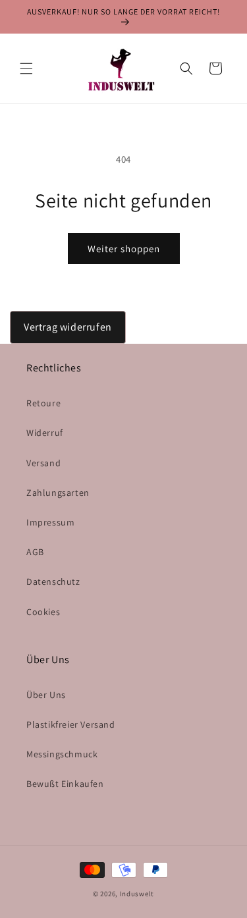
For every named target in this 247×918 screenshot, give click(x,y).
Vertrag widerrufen (68, 327)
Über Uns (46, 695)
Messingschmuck (61, 754)
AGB (35, 552)
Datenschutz (53, 581)
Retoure (43, 403)
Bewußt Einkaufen (65, 784)
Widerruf (44, 433)
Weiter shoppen (124, 248)
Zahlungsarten (58, 493)
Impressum (50, 522)
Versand (43, 463)
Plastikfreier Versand (70, 724)
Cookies (43, 612)
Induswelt (137, 893)
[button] (26, 68)
